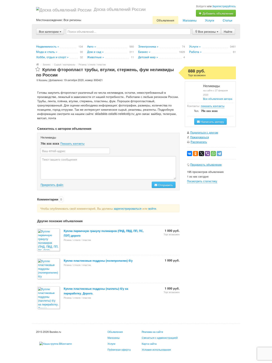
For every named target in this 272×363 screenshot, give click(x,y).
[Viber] (207, 153)
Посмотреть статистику (202, 181)
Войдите (201, 6)
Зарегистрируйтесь (224, 6)
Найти (228, 31)
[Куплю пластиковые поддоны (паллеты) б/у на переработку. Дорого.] (48, 297)
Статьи (227, 20)
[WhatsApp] (213, 153)
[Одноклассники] (195, 153)
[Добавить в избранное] (37, 69)
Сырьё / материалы (64, 64)
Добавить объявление (217, 13)
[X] (201, 153)
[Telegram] (219, 153)
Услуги (209, 20)
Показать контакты (72, 143)
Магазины (190, 20)
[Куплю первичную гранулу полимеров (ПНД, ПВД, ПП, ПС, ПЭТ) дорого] (48, 240)
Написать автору (212, 121)
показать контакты (212, 106)
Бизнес (47, 64)
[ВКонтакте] (189, 153)
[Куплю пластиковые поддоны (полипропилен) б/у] (48, 269)
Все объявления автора (217, 98)
